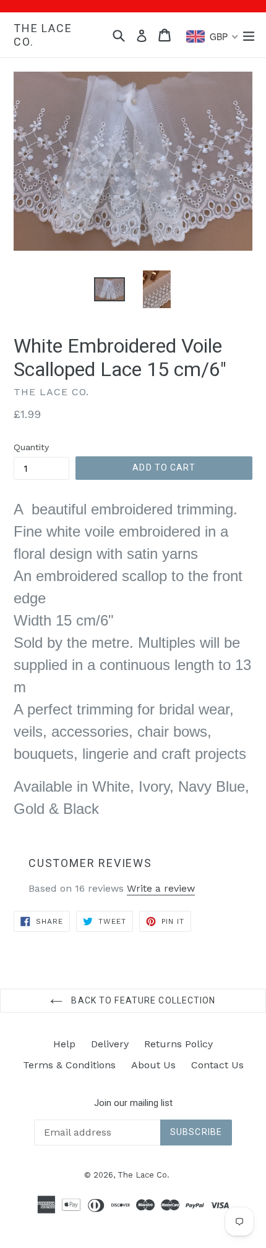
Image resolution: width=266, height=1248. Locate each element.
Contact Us (217, 1065)
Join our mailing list (133, 1102)
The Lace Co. (43, 35)
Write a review (161, 888)
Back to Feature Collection (142, 1000)
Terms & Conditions (69, 1065)
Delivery (110, 1044)
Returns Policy (178, 1044)
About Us (153, 1065)
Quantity (31, 447)
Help (64, 1044)
